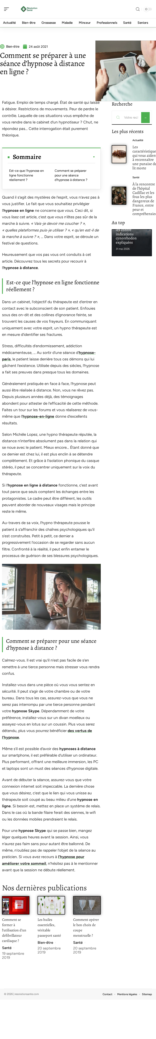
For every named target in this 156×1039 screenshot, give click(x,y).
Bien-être (45, 943)
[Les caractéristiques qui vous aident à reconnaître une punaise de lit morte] (119, 154)
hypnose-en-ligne (38, 416)
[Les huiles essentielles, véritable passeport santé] (51, 905)
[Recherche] (138, 9)
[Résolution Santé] (29, 9)
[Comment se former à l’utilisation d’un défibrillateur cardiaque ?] (15, 905)
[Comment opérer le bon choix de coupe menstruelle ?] (86, 905)
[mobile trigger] (7, 9)
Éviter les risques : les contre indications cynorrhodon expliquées (130, 234)
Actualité (137, 140)
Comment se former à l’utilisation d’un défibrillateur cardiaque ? (14, 930)
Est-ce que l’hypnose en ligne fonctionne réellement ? (26, 175)
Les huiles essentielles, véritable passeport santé (49, 927)
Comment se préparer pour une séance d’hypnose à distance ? (71, 175)
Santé (7, 948)
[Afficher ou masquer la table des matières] (68, 157)
